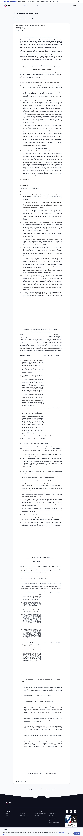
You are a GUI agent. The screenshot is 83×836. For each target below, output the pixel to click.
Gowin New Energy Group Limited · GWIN (23, 18)
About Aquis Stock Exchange (40, 813)
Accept (77, 833)
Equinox (51, 815)
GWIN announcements (34, 789)
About (6, 813)
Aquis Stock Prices (38, 817)
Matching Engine (52, 817)
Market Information (24, 817)
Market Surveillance (53, 819)
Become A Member (24, 815)
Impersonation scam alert (9, 1)
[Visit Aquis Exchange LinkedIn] (71, 811)
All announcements (48, 789)
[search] (70, 5)
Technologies (52, 5)
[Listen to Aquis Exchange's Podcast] (75, 811)
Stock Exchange (38, 5)
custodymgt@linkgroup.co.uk (55, 744)
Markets (26, 5)
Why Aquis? (22, 813)
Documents (22, 819)
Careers (6, 819)
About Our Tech (52, 813)
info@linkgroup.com (54, 295)
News (6, 815)
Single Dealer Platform (54, 822)
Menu (74, 5)
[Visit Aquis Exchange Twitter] (67, 811)
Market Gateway (52, 820)
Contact (6, 817)
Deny (71, 833)
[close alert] (78, 1)
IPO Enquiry (37, 815)
